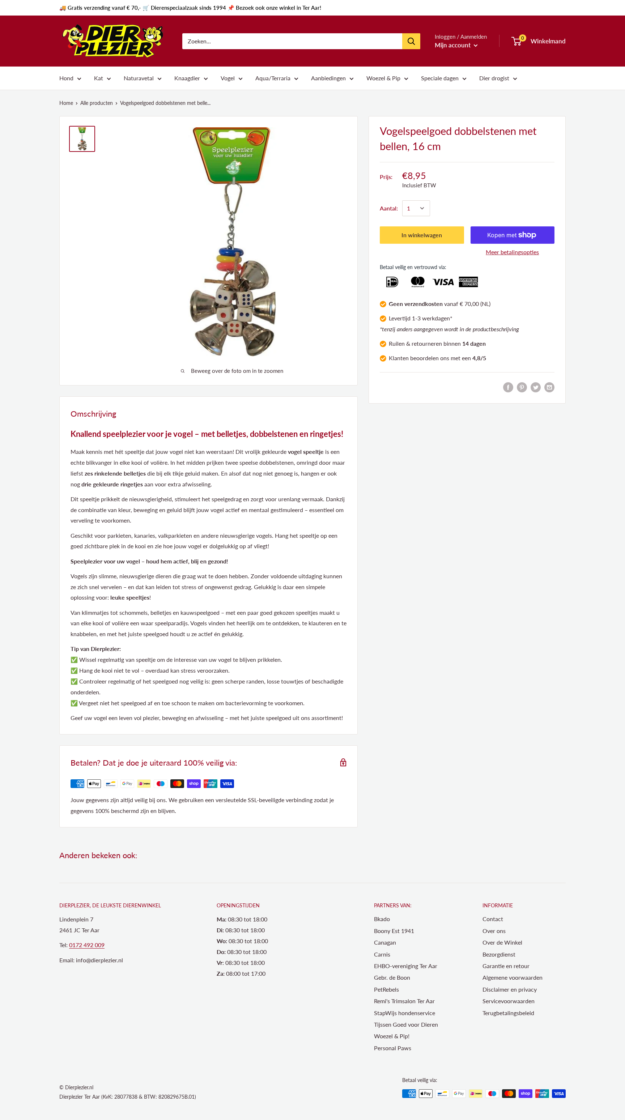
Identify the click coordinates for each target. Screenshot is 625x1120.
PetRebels (386, 989)
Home (66, 103)
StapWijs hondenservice (404, 1012)
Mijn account (453, 45)
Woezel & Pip (383, 77)
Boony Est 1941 (394, 930)
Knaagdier (187, 77)
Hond (66, 77)
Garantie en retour (506, 965)
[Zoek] (411, 41)
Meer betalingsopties (512, 251)
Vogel (228, 77)
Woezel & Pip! (391, 1035)
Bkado (382, 918)
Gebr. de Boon (392, 977)
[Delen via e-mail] (549, 386)
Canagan (385, 942)
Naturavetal (139, 77)
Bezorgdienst (498, 954)
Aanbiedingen (328, 77)
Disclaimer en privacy (509, 989)
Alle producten (96, 103)
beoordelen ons (429, 357)
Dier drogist (494, 77)
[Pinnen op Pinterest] (522, 386)
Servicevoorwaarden (508, 1000)
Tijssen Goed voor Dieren (406, 1024)
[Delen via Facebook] (508, 386)
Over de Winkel (502, 942)
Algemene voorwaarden (512, 977)
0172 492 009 (87, 944)
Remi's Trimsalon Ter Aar (404, 1000)
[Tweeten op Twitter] (536, 386)
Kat (98, 77)
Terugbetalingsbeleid (508, 1012)
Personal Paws (392, 1047)
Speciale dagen (440, 77)
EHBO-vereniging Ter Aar (405, 965)
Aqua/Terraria (272, 77)
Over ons (494, 930)
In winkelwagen (421, 234)
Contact (492, 918)
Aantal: (389, 208)
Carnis (382, 954)
